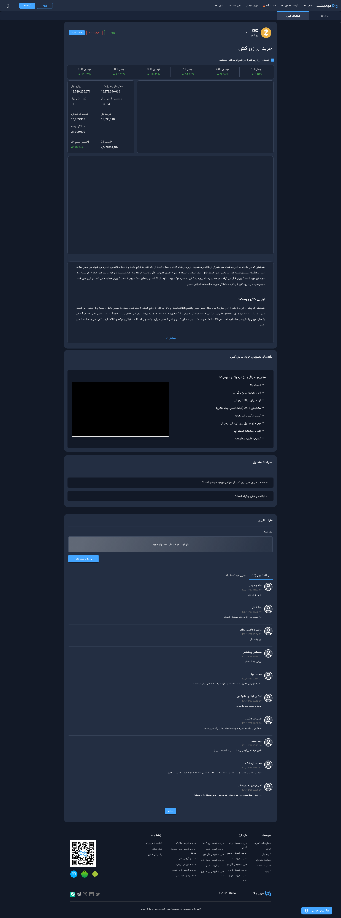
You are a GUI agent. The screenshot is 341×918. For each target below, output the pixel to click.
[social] (98, 894)
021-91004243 (228, 893)
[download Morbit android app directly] (95, 874)
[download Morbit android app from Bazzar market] (84, 874)
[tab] (261, 575)
